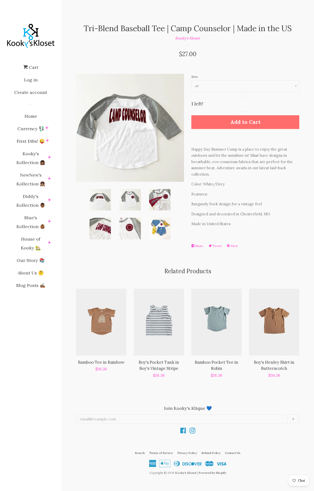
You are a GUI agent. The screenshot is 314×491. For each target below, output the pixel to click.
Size (194, 76)
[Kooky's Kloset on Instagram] (193, 431)
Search (140, 453)
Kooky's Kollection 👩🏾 (30, 158)
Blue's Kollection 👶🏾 (30, 222)
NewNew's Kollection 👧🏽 (30, 179)
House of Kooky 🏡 (31, 243)
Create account (30, 92)
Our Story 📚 (31, 260)
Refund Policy (211, 453)
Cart (33, 67)
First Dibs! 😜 (31, 141)
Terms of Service (161, 453)
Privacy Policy (187, 453)
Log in (31, 80)
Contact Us (232, 453)
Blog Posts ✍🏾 (30, 285)
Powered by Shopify (212, 473)
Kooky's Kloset (187, 38)
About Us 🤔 (31, 273)
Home (31, 116)
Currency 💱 (30, 128)
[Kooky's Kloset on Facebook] (183, 431)
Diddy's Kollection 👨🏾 (30, 201)
